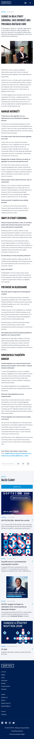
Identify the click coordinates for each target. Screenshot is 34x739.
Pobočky (3, 714)
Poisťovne (4, 680)
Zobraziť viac (17, 487)
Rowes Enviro (5, 703)
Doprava (3, 689)
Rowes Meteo (5, 706)
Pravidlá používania (17, 731)
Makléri (3, 683)
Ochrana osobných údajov (17, 734)
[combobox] (30, 3)
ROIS (2, 700)
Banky (3, 675)
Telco (3, 678)
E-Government (5, 686)
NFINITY (3, 697)
